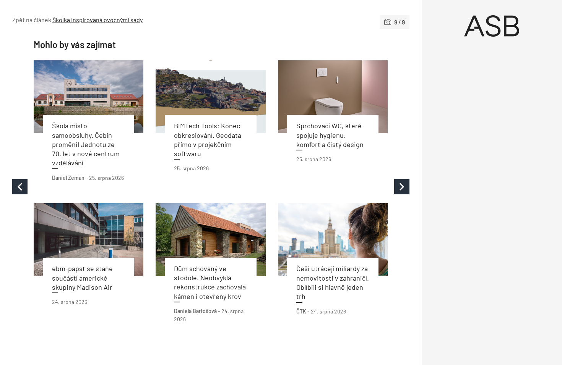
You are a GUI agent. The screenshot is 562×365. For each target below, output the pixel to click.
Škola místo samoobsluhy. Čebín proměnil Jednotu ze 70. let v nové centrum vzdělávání (86, 144)
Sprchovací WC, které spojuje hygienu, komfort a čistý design (330, 135)
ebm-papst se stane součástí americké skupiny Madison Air (82, 277)
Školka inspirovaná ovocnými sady (97, 19)
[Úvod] (492, 26)
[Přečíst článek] (88, 97)
